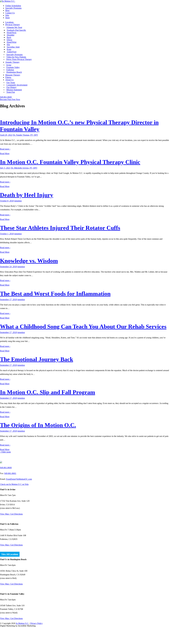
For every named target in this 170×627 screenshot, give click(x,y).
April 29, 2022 (6, 135)
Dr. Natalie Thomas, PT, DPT (25, 135)
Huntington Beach (14, 72)
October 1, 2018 (7, 234)
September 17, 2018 (8, 299)
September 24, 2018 (8, 266)
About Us (9, 80)
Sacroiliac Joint (13, 47)
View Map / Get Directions (11, 514)
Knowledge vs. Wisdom (29, 260)
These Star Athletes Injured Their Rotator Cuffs (60, 228)
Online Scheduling (13, 6)
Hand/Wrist (11, 42)
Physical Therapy (12, 24)
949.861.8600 (6, 97)
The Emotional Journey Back (36, 359)
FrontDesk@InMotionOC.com (19, 479)
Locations (9, 22)
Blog (7, 10)
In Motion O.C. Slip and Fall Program (47, 392)
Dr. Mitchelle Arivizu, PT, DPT (24, 168)
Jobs (7, 15)
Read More (4, 153)
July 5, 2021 (5, 168)
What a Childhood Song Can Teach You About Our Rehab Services (83, 326)
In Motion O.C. (22, 623)
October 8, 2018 (7, 201)
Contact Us (10, 13)
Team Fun (10, 92)
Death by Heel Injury (26, 195)
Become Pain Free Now (10, 99)
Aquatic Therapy (12, 62)
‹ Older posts (5, 452)
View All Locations (9, 554)
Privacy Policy (36, 623)
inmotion (18, 201)
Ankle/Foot (11, 52)
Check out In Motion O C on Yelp (14, 484)
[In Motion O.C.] (7, 1)
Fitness (8, 77)
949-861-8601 (10, 473)
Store (7, 18)
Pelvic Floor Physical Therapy (19, 59)
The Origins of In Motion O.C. (38, 425)
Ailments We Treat (14, 27)
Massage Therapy (12, 75)
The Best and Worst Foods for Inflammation (55, 293)
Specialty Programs (13, 8)
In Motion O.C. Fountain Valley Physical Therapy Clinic (70, 162)
